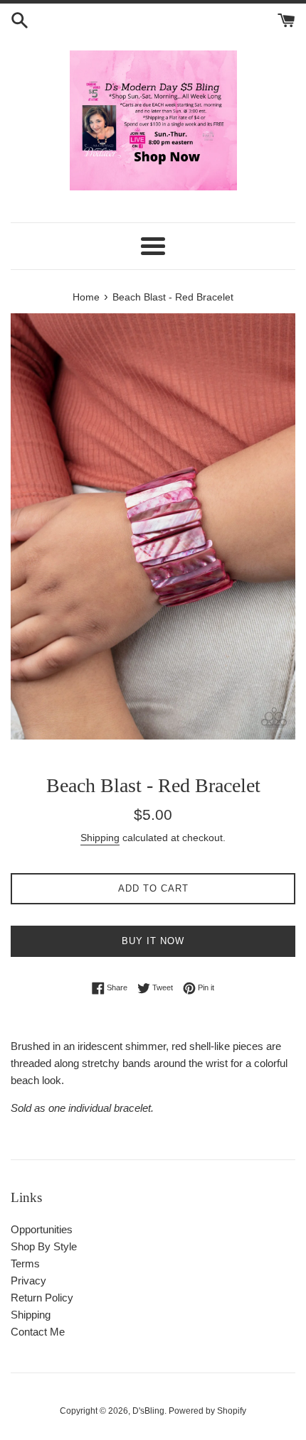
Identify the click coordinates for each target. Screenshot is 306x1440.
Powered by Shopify (207, 1411)
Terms (25, 1263)
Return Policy (42, 1298)
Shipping (100, 837)
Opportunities (42, 1229)
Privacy (28, 1280)
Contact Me (38, 1332)
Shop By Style (44, 1246)
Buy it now (153, 941)
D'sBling (148, 1411)
